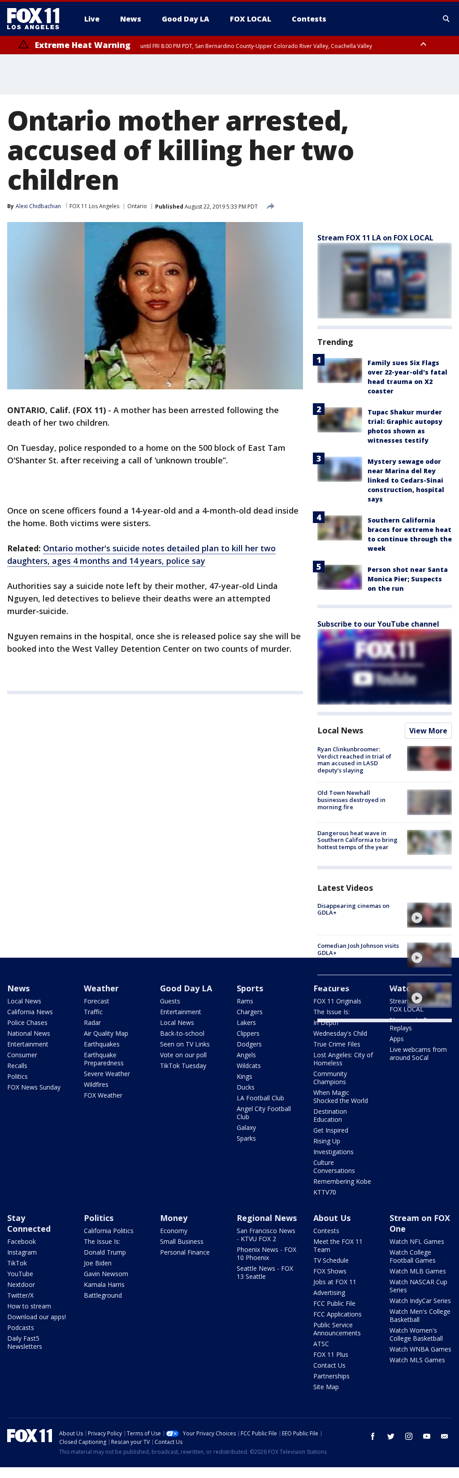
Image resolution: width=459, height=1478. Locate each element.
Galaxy (246, 1127)
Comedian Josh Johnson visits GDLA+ (358, 949)
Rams (245, 1001)
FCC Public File (334, 1303)
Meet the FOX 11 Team (338, 1245)
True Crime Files (336, 1044)
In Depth (325, 1022)
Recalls (17, 1065)
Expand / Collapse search (446, 19)
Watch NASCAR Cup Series (418, 1285)
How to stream (29, 1306)
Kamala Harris (104, 1284)
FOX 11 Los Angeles (94, 206)
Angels (246, 1055)
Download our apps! (36, 1316)
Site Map (326, 1386)
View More (428, 731)
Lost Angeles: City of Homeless (343, 1059)
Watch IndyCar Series (420, 1300)
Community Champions (330, 1077)
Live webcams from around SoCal (418, 1053)
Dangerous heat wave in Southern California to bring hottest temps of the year (357, 840)
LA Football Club (260, 1098)
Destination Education (330, 1115)
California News (30, 1011)
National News (28, 1033)
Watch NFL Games (417, 1241)
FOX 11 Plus (330, 1354)
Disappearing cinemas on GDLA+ (353, 909)
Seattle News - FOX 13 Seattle (265, 1272)
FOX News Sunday (34, 1087)
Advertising (329, 1292)
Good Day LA (186, 988)
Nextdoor (21, 1284)
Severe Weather (107, 1073)
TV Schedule (331, 1260)
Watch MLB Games (418, 1271)
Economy (173, 1230)
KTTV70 (324, 1192)
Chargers (250, 1011)
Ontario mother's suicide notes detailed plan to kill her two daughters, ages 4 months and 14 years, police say (141, 554)
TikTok (17, 1263)
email (444, 1436)
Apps (397, 1038)
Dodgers (249, 1044)
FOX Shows (329, 1271)
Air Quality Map (106, 1033)
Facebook (21, 1241)
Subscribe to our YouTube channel (378, 624)
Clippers (248, 1033)
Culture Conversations (334, 1166)
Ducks (246, 1087)
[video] (429, 915)
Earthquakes (102, 1044)
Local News (340, 730)
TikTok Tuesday (183, 1065)
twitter (391, 1436)
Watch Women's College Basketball (416, 1334)
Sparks (246, 1138)
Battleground (103, 1295)
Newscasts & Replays (409, 1024)
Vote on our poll (183, 1055)
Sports (250, 988)
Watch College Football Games (413, 1256)
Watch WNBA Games (420, 1349)
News (18, 988)
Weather (101, 988)
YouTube (20, 1273)
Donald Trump (105, 1252)
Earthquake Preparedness (104, 1059)
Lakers (246, 1022)
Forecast (96, 1001)
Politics (17, 1076)
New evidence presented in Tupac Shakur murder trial (356, 989)
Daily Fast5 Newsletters (24, 1342)
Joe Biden (98, 1263)
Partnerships (331, 1376)
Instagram (22, 1252)
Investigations (333, 1151)
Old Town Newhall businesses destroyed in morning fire (351, 800)
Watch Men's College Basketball (420, 1315)
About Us (332, 1217)
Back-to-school (182, 1033)
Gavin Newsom (106, 1273)
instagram (409, 1436)
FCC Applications (337, 1314)
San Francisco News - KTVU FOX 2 (266, 1234)
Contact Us (329, 1365)
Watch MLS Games (417, 1360)
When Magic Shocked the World (340, 1096)
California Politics (109, 1230)
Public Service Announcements (337, 1329)
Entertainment (27, 1044)
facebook (373, 1436)
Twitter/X (20, 1295)
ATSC (321, 1343)
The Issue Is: (102, 1241)
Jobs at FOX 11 (334, 1281)
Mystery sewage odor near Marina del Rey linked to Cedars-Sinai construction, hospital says (406, 480)
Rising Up (326, 1141)
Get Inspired (330, 1130)
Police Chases (27, 1022)
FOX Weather (103, 1095)
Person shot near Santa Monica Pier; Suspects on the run (408, 579)
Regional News (267, 1217)
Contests (326, 1230)
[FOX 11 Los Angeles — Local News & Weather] (36, 19)
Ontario (137, 206)
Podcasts (20, 1327)
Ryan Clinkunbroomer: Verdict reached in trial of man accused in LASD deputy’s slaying (354, 759)
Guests (170, 1001)
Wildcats (249, 1065)
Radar (92, 1022)
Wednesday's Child (340, 1033)
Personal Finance (185, 1252)
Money (173, 1217)
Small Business (182, 1241)
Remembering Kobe (342, 1181)
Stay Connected (29, 1223)
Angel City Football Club (264, 1112)
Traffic (93, 1011)
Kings (244, 1076)
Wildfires (96, 1084)
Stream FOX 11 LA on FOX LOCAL (375, 238)
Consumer (22, 1055)
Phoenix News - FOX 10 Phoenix (266, 1253)
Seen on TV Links (185, 1044)
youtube (427, 1436)
